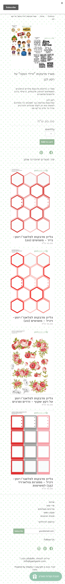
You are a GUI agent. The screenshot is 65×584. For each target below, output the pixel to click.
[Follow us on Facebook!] (51, 549)
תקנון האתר (48, 512)
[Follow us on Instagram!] (39, 549)
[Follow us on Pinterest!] (45, 549)
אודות (51, 502)
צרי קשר (50, 505)
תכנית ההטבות (47, 516)
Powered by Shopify (24, 567)
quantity (49, 129)
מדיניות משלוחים (46, 509)
